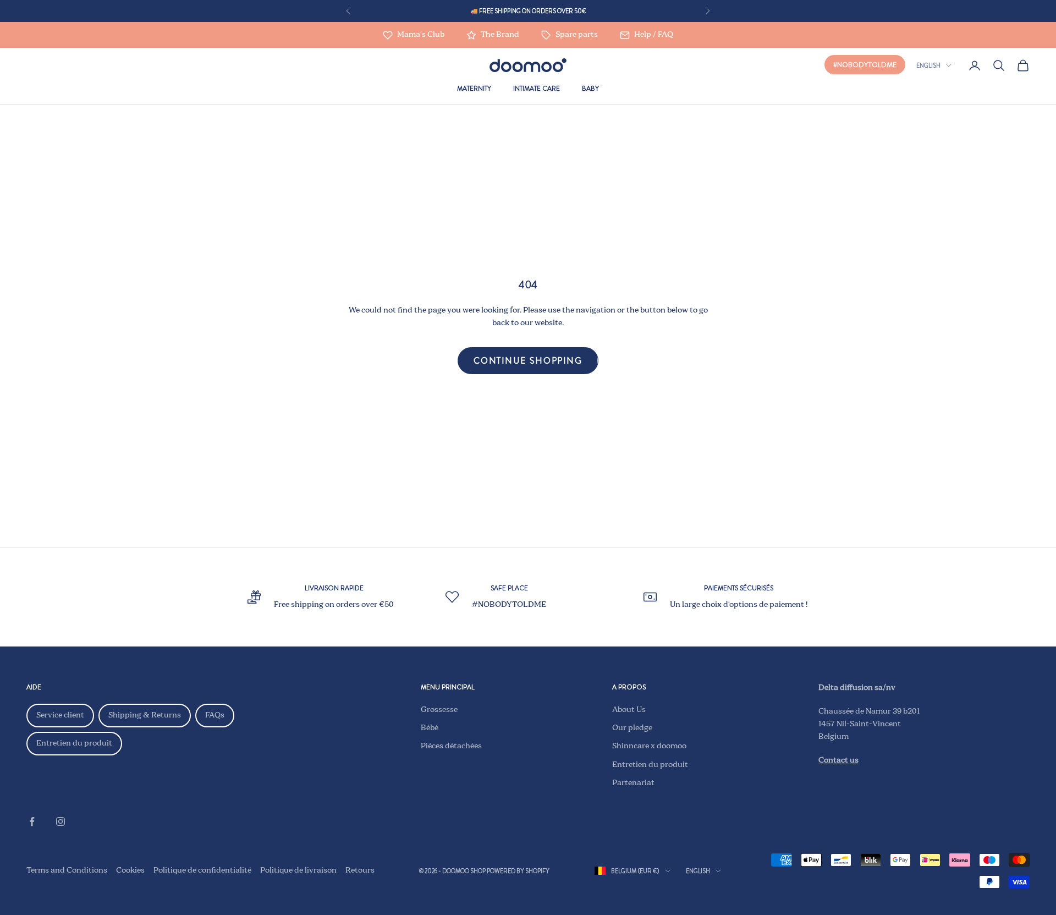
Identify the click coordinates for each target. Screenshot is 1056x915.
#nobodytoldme (865, 64)
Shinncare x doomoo (649, 746)
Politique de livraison (298, 870)
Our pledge (632, 728)
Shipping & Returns (144, 715)
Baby (590, 89)
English (928, 65)
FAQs (214, 715)
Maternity (474, 89)
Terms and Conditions (66, 870)
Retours (360, 870)
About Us (629, 710)
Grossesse (439, 710)
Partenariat (633, 783)
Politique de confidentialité (202, 870)
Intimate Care (536, 89)
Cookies (130, 870)
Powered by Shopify (518, 871)
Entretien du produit (74, 743)
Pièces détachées (451, 746)
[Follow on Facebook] (31, 821)
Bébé (429, 728)
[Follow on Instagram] (60, 821)
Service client (60, 715)
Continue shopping (528, 360)
